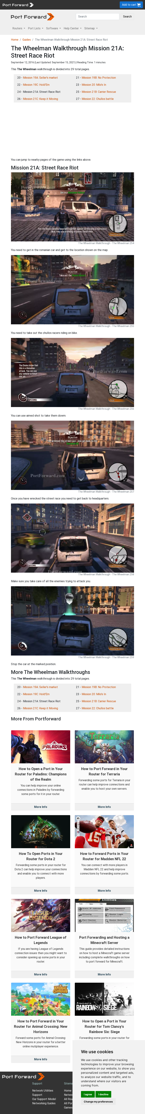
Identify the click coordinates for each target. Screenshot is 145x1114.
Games (68, 1107)
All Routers (71, 1099)
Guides (26, 39)
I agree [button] (88, 1094)
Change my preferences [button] (98, 1101)
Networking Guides (44, 1103)
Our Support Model (44, 1099)
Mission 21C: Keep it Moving (40, 99)
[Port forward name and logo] (18, 4)
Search (127, 16)
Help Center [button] (71, 28)
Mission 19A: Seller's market (40, 77)
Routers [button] (17, 28)
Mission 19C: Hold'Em (36, 84)
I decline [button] (103, 1094)
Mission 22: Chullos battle (98, 99)
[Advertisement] (72, 130)
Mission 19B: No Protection (99, 77)
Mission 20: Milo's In (94, 84)
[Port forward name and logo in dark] (32, 16)
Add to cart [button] (129, 4)
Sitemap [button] (89, 28)
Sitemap (69, 1083)
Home (14, 39)
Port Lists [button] (34, 28)
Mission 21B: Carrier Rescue (99, 91)
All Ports (69, 1103)
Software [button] (52, 28)
